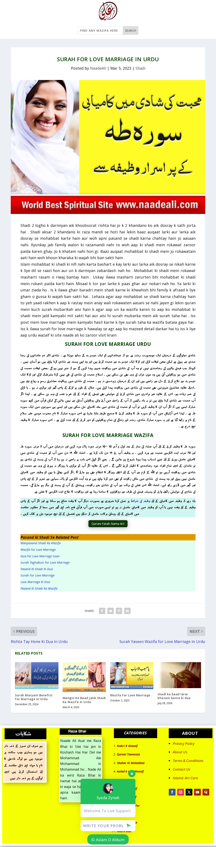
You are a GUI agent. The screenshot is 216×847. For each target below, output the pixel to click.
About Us (180, 752)
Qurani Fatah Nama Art (108, 523)
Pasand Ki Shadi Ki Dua (36, 569)
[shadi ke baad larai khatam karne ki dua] (179, 675)
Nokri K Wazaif (127, 746)
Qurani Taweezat (128, 754)
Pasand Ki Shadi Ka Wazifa (38, 588)
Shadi (140, 68)
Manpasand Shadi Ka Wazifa (40, 543)
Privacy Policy (183, 743)
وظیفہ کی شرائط (140, 500)
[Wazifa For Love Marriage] (131, 675)
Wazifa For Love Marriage (38, 549)
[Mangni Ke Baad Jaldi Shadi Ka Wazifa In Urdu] (84, 677)
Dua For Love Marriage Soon (40, 556)
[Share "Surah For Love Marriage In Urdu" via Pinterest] (119, 611)
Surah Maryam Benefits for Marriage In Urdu (34, 697)
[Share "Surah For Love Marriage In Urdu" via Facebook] (102, 611)
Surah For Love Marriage (37, 575)
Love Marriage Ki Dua (35, 582)
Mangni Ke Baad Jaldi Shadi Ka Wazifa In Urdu (84, 700)
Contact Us (181, 769)
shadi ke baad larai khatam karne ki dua (174, 696)
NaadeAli (98, 68)
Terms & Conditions (188, 760)
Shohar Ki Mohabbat (131, 763)
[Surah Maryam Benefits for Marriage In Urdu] (36, 675)
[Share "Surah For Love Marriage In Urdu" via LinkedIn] (127, 611)
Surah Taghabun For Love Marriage (45, 562)
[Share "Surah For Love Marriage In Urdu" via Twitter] (110, 611)
